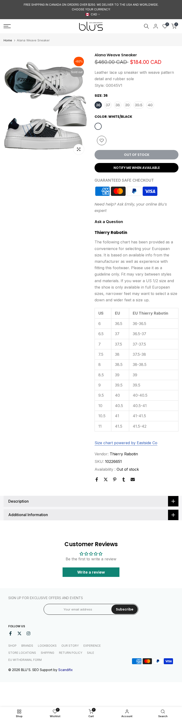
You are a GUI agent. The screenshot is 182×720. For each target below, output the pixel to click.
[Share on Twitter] (106, 479)
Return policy (70, 652)
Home (8, 40)
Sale (90, 652)
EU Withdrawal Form (25, 660)
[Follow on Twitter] (19, 633)
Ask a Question (109, 221)
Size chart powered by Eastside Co (126, 442)
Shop (12, 645)
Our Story (70, 645)
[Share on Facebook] (97, 479)
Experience (92, 645)
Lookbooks (47, 645)
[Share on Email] (133, 479)
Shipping (47, 652)
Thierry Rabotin (124, 454)
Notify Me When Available (137, 167)
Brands (27, 645)
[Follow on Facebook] (10, 633)
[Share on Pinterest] (115, 479)
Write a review (91, 572)
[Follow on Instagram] (28, 633)
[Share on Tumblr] (124, 479)
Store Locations (22, 652)
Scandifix (65, 670)
